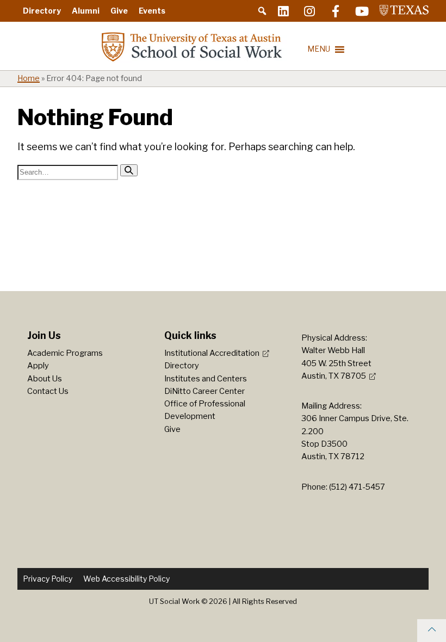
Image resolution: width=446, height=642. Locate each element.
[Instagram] (309, 11)
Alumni (86, 10)
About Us (44, 379)
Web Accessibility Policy (126, 578)
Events (152, 10)
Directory (42, 10)
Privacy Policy (47, 578)
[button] (262, 11)
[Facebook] (336, 11)
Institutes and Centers (205, 379)
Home (28, 78)
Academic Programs (65, 353)
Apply (38, 366)
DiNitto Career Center (204, 391)
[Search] (129, 170)
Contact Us (48, 391)
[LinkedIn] (283, 11)
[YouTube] (362, 11)
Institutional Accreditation (211, 353)
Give (119, 10)
